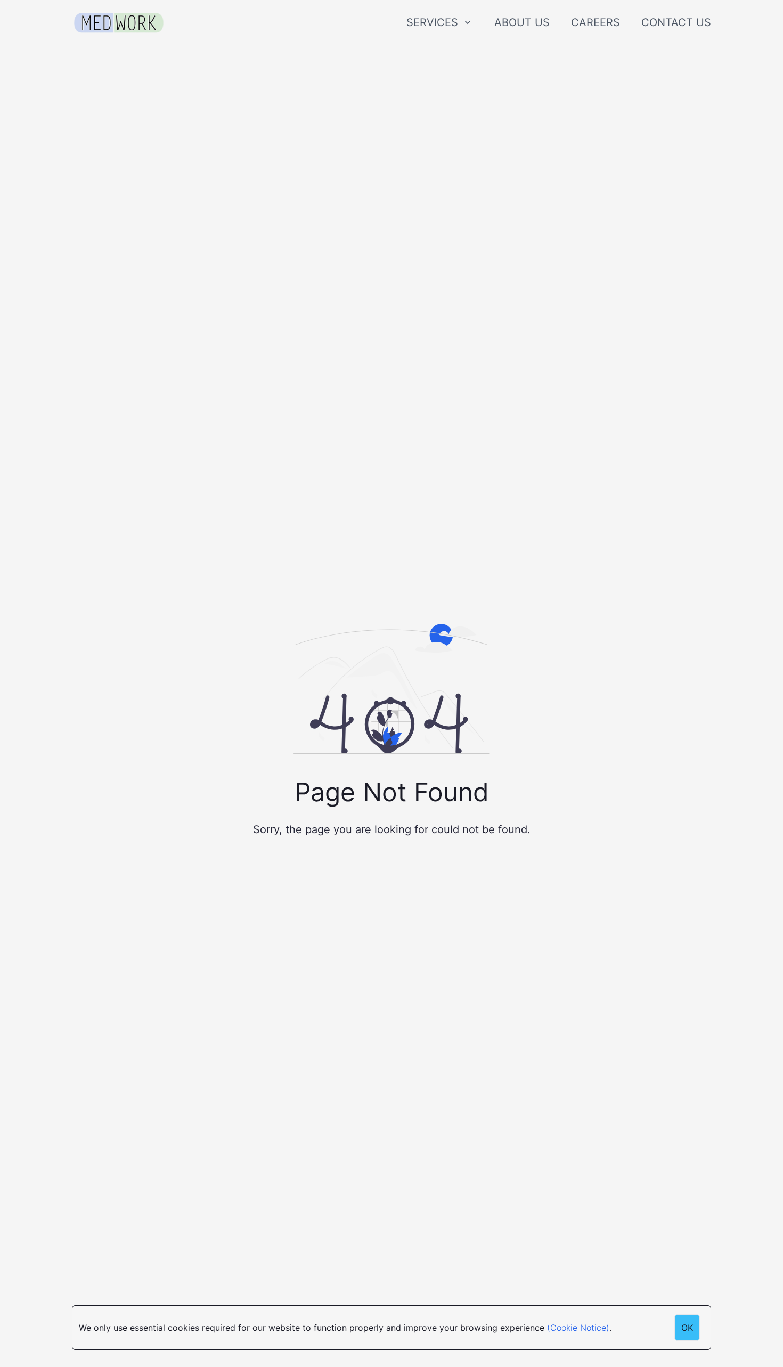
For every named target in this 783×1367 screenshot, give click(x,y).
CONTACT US (676, 22)
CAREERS (595, 22)
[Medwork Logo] (119, 23)
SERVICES (432, 22)
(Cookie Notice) (578, 1327)
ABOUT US (522, 22)
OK (687, 1327)
